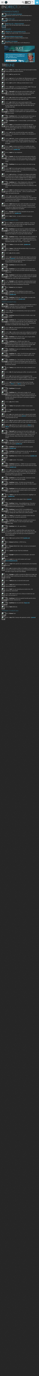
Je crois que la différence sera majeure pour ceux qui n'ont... (18, 20)
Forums (6, 29)
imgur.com (26, 603)
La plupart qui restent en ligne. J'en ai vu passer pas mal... (18, 33)
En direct (9, 7)
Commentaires (10, 11)
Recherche (23, 2)
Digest (23, 7)
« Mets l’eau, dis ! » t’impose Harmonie (14, 23)
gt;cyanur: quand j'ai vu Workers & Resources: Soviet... (17, 37)
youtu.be (13, 258)
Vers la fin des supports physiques (13, 14)
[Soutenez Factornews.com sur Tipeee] (19, 61)
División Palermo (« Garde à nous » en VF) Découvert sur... (17, 42)
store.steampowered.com (11, 561)
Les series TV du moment (11, 41)
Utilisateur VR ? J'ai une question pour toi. (15, 31)
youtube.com (17, 149)
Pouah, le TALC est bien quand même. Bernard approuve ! (17, 25)
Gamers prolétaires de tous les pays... (14, 36)
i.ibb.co (12, 384)
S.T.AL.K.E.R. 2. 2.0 (9, 19)
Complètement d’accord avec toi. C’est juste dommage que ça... (18, 15)
